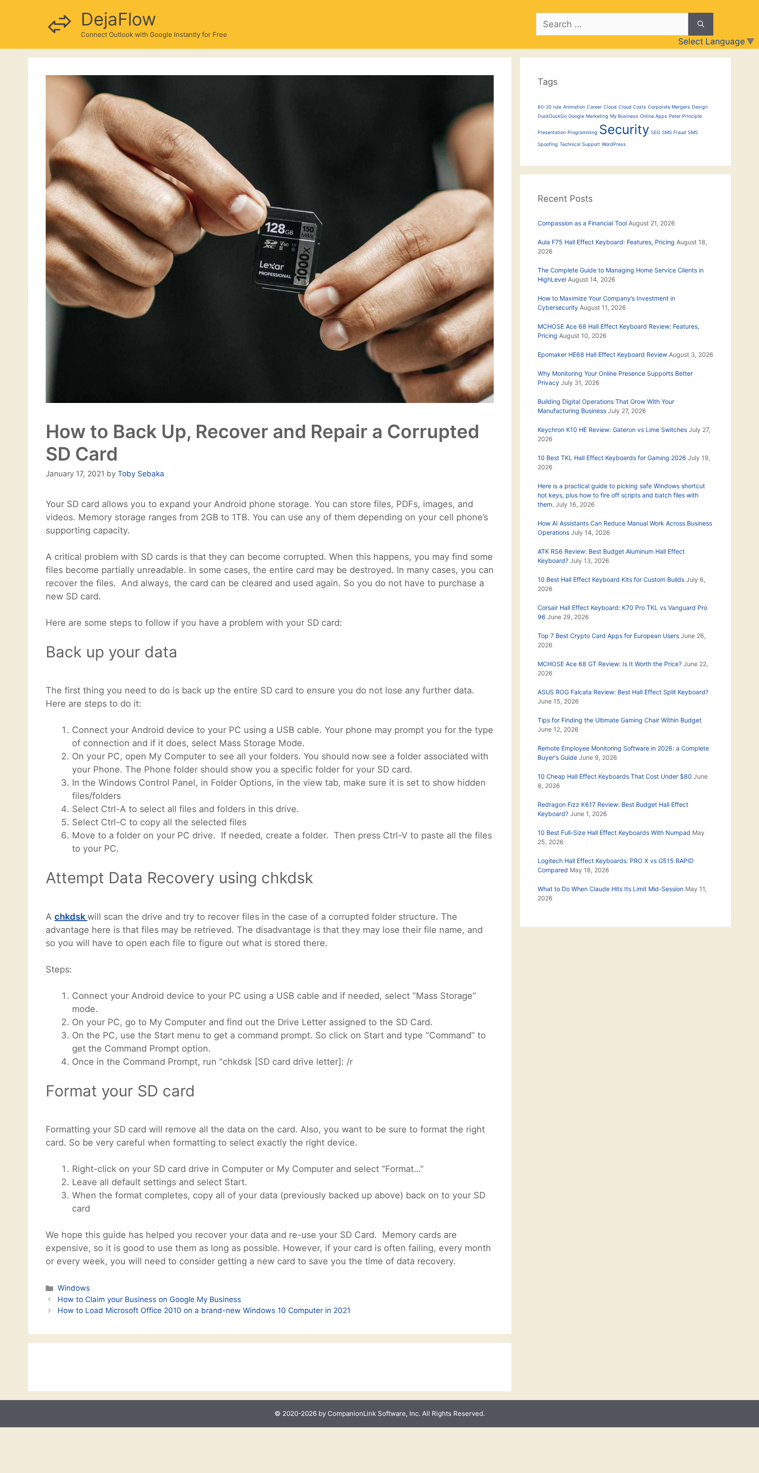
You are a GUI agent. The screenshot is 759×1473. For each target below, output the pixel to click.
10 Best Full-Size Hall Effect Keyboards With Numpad (614, 832)
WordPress (614, 144)
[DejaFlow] (59, 23)
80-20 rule (549, 107)
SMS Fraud (674, 132)
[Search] (700, 24)
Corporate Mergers (669, 107)
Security (624, 129)
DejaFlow (118, 19)
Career (594, 107)
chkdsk (70, 916)
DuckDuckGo (552, 116)
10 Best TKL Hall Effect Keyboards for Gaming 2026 (612, 457)
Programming (582, 132)
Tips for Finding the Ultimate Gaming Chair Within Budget (619, 720)
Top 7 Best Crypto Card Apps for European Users (608, 635)
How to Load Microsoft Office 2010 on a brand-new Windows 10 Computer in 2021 (204, 1310)
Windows (74, 1288)
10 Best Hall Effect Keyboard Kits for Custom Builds (611, 579)
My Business (624, 116)
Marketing (597, 116)
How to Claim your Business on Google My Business (149, 1299)
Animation (574, 107)
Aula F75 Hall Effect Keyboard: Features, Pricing (606, 242)
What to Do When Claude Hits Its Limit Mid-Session (610, 889)
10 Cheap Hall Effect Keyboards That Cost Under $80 (615, 776)
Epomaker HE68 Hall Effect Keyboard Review (602, 354)
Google (576, 116)
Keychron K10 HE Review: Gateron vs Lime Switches (612, 429)
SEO (655, 132)
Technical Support (580, 144)
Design (700, 107)
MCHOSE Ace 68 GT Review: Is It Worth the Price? (610, 664)
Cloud (610, 107)
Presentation (552, 132)
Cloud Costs (632, 107)
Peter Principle (685, 116)
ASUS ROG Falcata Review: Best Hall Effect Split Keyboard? (623, 692)
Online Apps (653, 116)
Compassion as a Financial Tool (582, 223)
